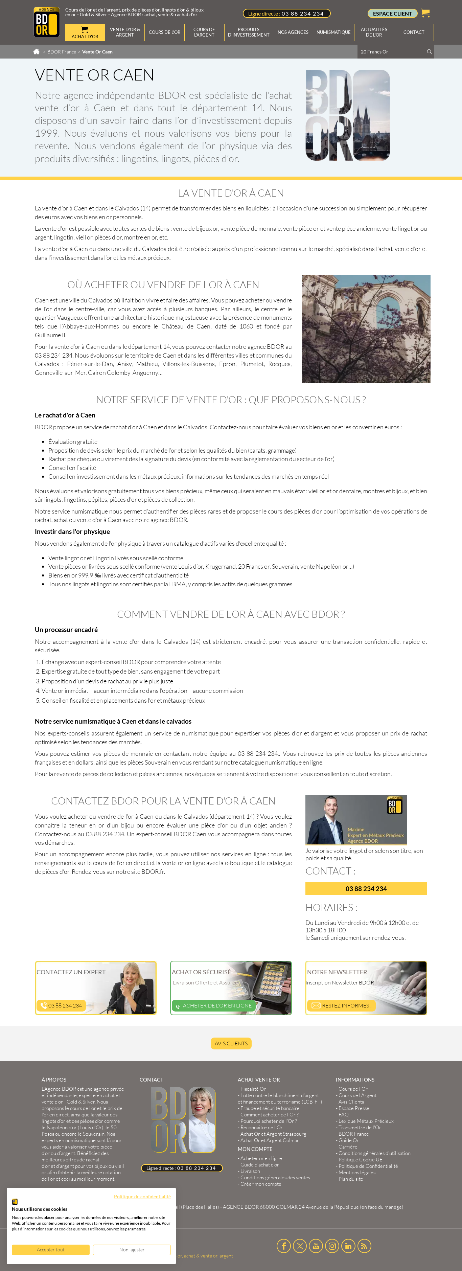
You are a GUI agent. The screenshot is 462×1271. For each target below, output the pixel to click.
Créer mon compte (260, 1184)
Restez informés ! (346, 1005)
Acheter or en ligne (261, 1158)
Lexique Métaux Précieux (366, 1121)
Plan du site (351, 1179)
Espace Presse (354, 1108)
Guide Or (349, 1140)
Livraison (250, 1171)
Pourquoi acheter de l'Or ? (268, 1121)
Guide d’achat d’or (259, 1164)
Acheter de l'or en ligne (217, 1005)
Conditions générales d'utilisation (375, 1153)
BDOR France (354, 1134)
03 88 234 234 (303, 13)
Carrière (348, 1146)
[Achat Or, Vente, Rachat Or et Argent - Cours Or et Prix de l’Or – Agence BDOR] (46, 35)
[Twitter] (300, 1246)
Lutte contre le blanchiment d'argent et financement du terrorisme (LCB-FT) (280, 1098)
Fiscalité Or (253, 1089)
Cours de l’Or (353, 1089)
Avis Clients (231, 1043)
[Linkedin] (348, 1246)
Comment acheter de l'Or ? (269, 1114)
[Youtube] (316, 1246)
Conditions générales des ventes (275, 1177)
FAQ (344, 1114)
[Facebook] (284, 1246)
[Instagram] (332, 1246)
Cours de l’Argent (357, 1095)
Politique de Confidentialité (368, 1166)
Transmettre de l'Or (360, 1127)
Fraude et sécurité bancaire (270, 1108)
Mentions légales (357, 1172)
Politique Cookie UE (361, 1159)
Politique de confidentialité (142, 1196)
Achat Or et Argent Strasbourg (273, 1134)
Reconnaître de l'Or (261, 1127)
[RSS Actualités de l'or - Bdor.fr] (364, 1246)
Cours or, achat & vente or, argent (198, 1255)
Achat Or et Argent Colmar (269, 1140)
